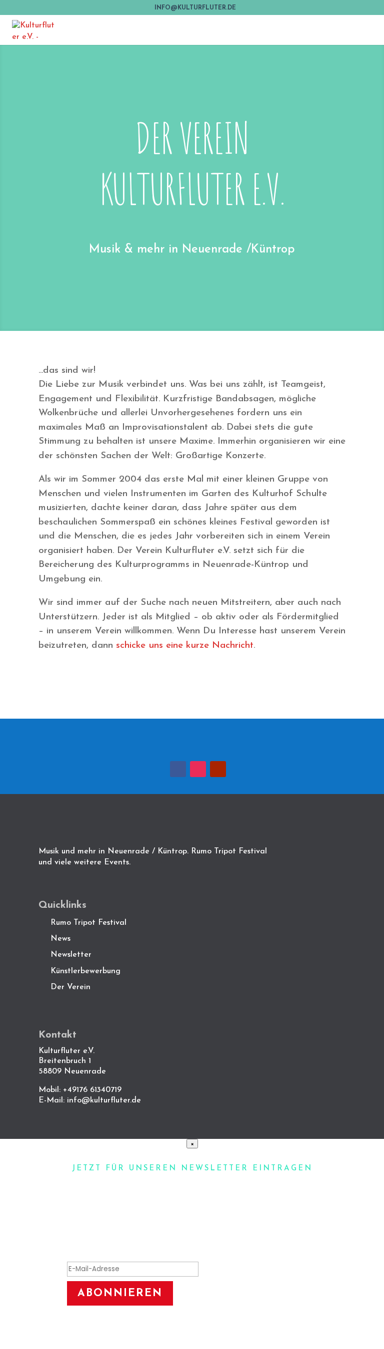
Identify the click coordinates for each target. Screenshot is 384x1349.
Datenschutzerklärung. (226, 1329)
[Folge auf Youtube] (218, 769)
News (60, 939)
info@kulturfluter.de (104, 1100)
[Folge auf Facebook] (178, 769)
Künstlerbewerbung (85, 971)
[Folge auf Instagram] (198, 769)
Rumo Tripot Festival (88, 923)
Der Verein (71, 987)
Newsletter (71, 955)
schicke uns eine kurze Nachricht (185, 645)
